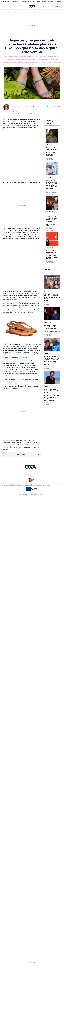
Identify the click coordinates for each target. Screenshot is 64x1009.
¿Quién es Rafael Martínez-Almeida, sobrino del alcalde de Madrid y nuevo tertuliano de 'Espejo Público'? (52, 254)
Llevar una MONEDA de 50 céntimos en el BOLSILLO (23, 1)
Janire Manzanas (17, 106)
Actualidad (6, 12)
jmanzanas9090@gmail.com (32, 106)
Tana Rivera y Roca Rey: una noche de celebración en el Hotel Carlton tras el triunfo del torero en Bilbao (52, 297)
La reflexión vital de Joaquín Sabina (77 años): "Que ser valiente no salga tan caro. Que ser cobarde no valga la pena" (52, 328)
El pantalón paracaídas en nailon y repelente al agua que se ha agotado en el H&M (32, 56)
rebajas (14, 121)
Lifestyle (58, 12)
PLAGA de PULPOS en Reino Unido (45, 1)
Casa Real (24, 12)
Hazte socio (58, 6)
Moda (41, 12)
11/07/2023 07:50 (15, 113)
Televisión (49, 12)
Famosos (33, 12)
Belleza (15, 12)
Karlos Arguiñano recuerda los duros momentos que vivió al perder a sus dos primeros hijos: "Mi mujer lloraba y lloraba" (52, 185)
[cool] (32, 6)
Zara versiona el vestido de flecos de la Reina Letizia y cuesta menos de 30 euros (32, 59)
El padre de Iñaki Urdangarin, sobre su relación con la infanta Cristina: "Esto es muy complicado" (52, 151)
